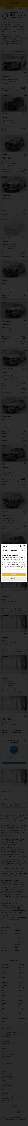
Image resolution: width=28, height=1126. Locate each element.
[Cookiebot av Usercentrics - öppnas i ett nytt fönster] (20, 546)
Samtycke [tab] (5, 550)
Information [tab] (14, 550)
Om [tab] (23, 550)
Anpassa (13, 578)
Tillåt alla (14, 574)
